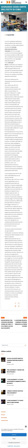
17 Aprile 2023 (10, 35)
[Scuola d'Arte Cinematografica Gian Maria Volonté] (14, 2)
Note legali (4, 417)
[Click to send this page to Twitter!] (18, 303)
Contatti (3, 412)
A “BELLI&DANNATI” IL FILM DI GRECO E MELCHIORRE (15, 401)
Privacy (3, 414)
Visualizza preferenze (14, 442)
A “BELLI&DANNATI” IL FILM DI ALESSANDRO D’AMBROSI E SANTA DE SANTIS (16, 381)
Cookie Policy (10, 446)
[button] (26, 426)
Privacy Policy (17, 446)
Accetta (14, 434)
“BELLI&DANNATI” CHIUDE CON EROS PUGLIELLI (15, 371)
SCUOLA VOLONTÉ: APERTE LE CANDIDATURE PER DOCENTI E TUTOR (15, 360)
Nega (14, 438)
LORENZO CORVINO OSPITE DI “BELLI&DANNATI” (15, 392)
